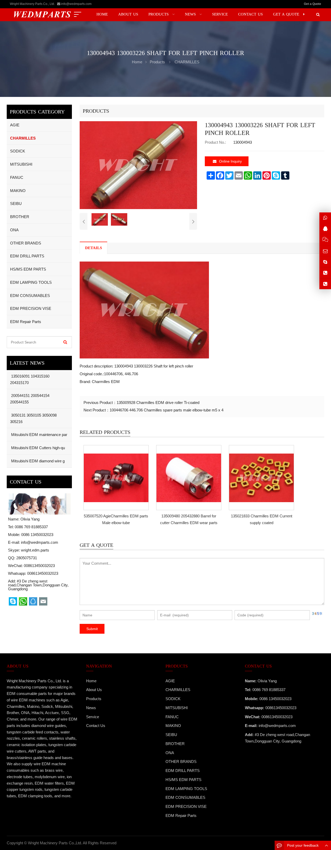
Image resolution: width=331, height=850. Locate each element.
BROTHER (19, 217)
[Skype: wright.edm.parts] (325, 262)
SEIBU (16, 203)
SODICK (17, 151)
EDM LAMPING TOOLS (31, 282)
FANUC (16, 177)
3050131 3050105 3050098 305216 (33, 418)
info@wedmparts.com (76, 4)
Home (91, 681)
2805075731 (26, 558)
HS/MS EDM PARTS (28, 269)
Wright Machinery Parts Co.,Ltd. (55, 843)
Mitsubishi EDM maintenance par (38, 434)
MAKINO (18, 190)
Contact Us (95, 725)
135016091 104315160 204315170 (29, 379)
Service (92, 717)
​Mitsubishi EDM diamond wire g (37, 461)
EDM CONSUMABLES (30, 295)
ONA (14, 230)
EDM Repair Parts (25, 321)
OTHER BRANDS (25, 243)
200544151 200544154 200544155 (29, 398)
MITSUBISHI (21, 164)
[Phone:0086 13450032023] (325, 284)
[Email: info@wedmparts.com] (325, 251)
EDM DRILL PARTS (27, 256)
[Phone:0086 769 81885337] (325, 272)
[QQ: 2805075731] (325, 228)
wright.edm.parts (35, 550)
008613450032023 (42, 573)
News (91, 708)
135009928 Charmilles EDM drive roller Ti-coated (158, 402)
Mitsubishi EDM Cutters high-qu (37, 448)
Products (157, 62)
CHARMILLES (187, 62)
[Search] (65, 342)
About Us (94, 689)
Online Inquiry (230, 161)
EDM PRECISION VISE (30, 308)
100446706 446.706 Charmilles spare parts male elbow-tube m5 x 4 (166, 410)
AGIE (14, 125)
